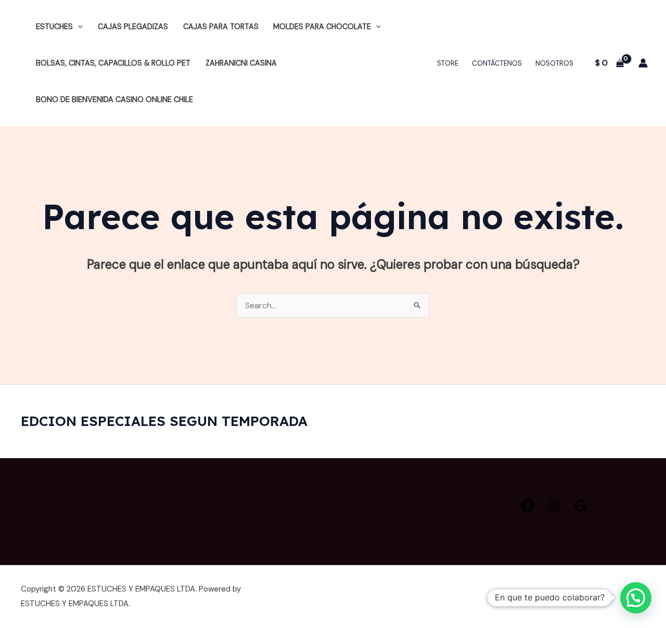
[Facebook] (527, 505)
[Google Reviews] (580, 505)
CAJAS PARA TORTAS (221, 26)
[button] (78, 26)
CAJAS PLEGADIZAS (133, 26)
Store (447, 63)
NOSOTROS (554, 63)
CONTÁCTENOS (497, 63)
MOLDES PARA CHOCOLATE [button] (322, 26)
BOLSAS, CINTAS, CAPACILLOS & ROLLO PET (113, 63)
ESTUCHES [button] (54, 26)
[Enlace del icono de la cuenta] (643, 63)
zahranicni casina (241, 63)
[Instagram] (554, 505)
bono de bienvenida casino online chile (114, 99)
